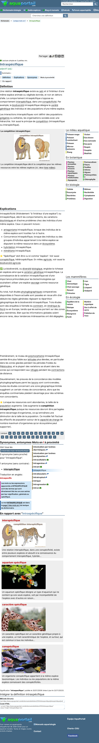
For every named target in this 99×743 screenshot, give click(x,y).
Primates (71, 293)
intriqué (37, 481)
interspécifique (23, 101)
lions (46, 168)
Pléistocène (6, 366)
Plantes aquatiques (72, 172)
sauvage (35, 282)
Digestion (88, 198)
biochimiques (6, 220)
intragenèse (39, 463)
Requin (87, 147)
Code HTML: (5, 704)
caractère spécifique (14, 604)
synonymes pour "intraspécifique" (15, 451)
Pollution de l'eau (89, 314)
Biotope (70, 307)
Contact (37, 731)
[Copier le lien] (53, 56)
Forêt (69, 317)
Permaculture (90, 162)
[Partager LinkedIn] (62, 56)
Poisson (70, 143)
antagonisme (10, 229)
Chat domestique (72, 282)
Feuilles (87, 167)
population (5, 405)
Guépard (88, 291)
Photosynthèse (90, 176)
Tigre (86, 284)
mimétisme (9, 250)
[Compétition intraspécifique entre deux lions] (32, 147)
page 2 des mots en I (11, 505)
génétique (5, 108)
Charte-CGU (73, 728)
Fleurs (87, 165)
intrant (36, 467)
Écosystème (72, 310)
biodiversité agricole (10, 263)
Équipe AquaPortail (76, 719)
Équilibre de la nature (73, 303)
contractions (57, 370)
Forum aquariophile (82, 10)
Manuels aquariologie (45, 724)
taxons (34, 382)
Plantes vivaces (71, 168)
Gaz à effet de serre (90, 308)
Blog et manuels (52, 10)
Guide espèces (34, 10)
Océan (87, 134)
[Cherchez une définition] (65, 15)
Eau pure (88, 144)
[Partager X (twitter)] (59, 56)
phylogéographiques (31, 291)
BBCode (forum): (7, 699)
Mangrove (71, 314)
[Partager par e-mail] (50, 56)
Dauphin (88, 150)
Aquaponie (72, 180)
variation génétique (34, 272)
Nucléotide (89, 192)
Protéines (71, 198)
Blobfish (88, 153)
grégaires (5, 118)
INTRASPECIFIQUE (14, 503)
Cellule (70, 189)
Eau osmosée (90, 141)
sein (41, 91)
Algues (87, 172)
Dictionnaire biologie (12, 10)
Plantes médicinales (73, 177)
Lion (86, 281)
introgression (39, 484)
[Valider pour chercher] (95, 4)
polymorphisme (36, 356)
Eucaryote (71, 192)
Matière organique (88, 303)
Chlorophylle (89, 179)
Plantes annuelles (72, 163)
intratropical (39, 477)
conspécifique (7, 259)
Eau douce (88, 137)
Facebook (72, 736)
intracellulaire (39, 459)
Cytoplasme (89, 195)
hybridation (9, 247)
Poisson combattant (72, 138)
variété (54, 105)
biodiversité (18, 105)
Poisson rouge (73, 134)
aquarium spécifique (14, 562)
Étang (69, 152)
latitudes (32, 359)
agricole (47, 259)
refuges (34, 370)
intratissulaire (39, 474)
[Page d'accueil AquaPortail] (18, 6)
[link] (18, 4)
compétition (42, 121)
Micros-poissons (71, 147)
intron (36, 488)
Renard (70, 290)
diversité (26, 268)
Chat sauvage (73, 287)
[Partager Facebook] (56, 56)
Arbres (87, 170)
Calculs (66, 10)
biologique (37, 268)
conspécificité (49, 101)
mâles (51, 168)
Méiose (87, 189)
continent (38, 306)
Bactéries (71, 195)
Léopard (88, 287)
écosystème (48, 243)
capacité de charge (49, 419)
